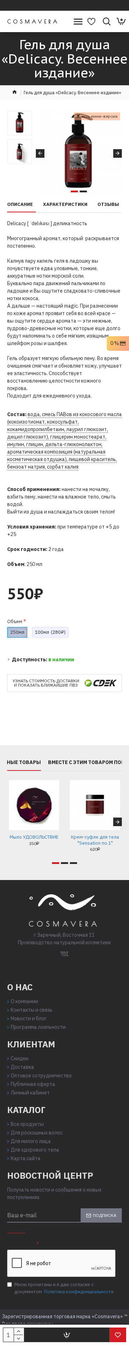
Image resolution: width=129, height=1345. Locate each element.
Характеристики (65, 204)
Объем (14, 621)
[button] (40, 153)
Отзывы (108, 204)
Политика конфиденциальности (79, 1292)
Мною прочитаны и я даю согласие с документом (64, 1288)
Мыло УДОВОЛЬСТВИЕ (34, 837)
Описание (20, 204)
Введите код (21, 1245)
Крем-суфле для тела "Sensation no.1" (95, 840)
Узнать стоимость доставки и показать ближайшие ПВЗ (46, 683)
